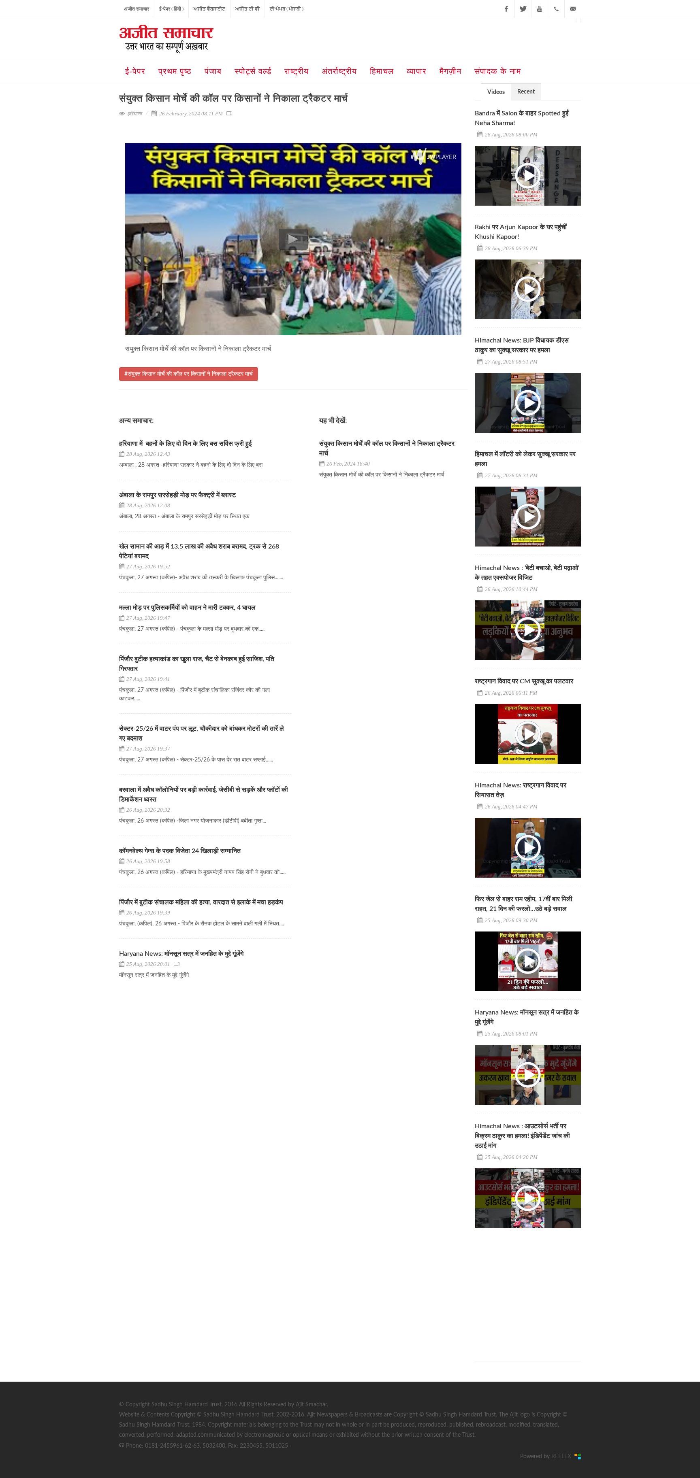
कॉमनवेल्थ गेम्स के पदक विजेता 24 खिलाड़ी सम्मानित (180, 851)
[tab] (496, 91)
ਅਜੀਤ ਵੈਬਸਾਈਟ (209, 8)
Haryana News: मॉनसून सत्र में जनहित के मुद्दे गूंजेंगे (181, 954)
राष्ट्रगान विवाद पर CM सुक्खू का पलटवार (524, 681)
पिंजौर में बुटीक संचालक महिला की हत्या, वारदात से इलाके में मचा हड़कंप (201, 902)
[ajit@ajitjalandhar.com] (573, 9)
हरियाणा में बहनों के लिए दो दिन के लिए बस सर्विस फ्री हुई (185, 443)
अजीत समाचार (136, 8)
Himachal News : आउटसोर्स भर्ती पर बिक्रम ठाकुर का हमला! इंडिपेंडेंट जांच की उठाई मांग (522, 1136)
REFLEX (562, 1456)
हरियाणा (134, 114)
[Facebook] (506, 9)
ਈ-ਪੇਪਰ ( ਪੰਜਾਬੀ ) (286, 8)
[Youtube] (539, 9)
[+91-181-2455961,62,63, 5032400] (556, 9)
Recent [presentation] (526, 92)
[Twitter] (523, 9)
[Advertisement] (535, 1287)
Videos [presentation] (496, 92)
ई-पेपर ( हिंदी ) (171, 8)
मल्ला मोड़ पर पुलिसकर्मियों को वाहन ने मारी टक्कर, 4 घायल (187, 607)
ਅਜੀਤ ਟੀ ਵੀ (247, 8)
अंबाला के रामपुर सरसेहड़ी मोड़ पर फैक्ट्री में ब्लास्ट (177, 495)
